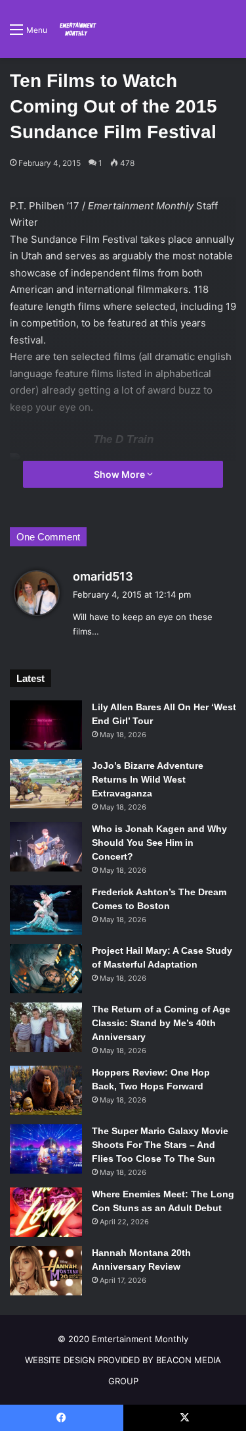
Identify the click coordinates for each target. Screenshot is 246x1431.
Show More (120, 474)
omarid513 (103, 576)
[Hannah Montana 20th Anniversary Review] (46, 1270)
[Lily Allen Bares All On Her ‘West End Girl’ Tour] (46, 725)
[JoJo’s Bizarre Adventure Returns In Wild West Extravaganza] (46, 783)
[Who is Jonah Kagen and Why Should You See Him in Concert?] (46, 847)
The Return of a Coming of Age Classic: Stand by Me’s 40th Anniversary (161, 1023)
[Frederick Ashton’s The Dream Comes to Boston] (46, 910)
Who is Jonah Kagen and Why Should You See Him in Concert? (159, 842)
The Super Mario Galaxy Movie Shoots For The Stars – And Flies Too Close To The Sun (160, 1145)
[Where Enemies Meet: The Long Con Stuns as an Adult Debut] (46, 1212)
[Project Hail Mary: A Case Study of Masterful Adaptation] (46, 968)
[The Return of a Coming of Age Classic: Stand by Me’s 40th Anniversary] (46, 1027)
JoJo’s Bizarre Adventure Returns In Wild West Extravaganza (147, 779)
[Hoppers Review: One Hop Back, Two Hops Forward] (46, 1090)
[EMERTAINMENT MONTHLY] (76, 29)
